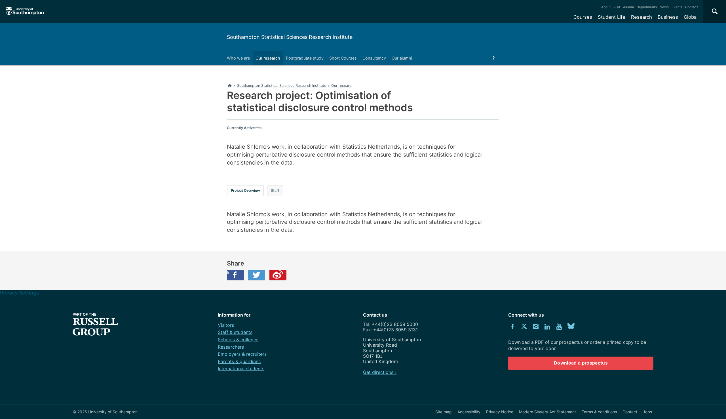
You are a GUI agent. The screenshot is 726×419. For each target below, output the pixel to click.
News (664, 7)
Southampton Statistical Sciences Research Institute (290, 37)
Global (691, 17)
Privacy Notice (499, 411)
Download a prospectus (581, 363)
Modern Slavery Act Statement (547, 411)
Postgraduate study (305, 58)
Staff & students (235, 332)
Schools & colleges (238, 339)
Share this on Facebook (228, 272)
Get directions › (379, 372)
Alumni (628, 7)
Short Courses (343, 58)
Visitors (226, 325)
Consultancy (374, 58)
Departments (647, 7)
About (606, 7)
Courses (582, 17)
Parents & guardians (239, 361)
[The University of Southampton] (25, 11)
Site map (443, 411)
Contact (691, 7)
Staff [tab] (275, 190)
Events (677, 7)
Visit (616, 7)
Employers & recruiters (242, 354)
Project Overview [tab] (245, 190)
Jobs (647, 411)
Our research (268, 58)
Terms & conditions (599, 411)
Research (641, 17)
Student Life (611, 17)
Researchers (231, 347)
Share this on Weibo (277, 275)
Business (668, 17)
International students (241, 368)
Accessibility (468, 411)
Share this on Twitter (256, 275)
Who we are (238, 58)
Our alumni (402, 58)
